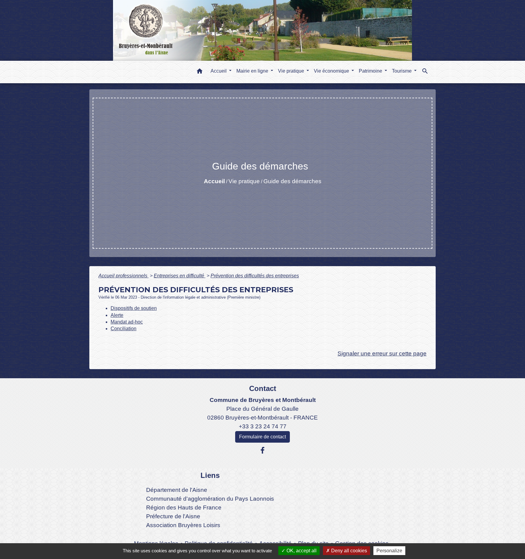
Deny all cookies (348, 550)
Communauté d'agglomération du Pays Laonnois (210, 499)
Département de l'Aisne (176, 490)
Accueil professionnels (123, 275)
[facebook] (262, 450)
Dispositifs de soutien (134, 308)
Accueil (214, 181)
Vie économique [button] (332, 71)
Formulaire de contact (262, 436)
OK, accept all (301, 550)
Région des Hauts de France (183, 507)
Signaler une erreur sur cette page (382, 353)
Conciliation (123, 328)
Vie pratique (244, 181)
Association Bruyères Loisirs (183, 525)
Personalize (389, 550)
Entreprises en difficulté (179, 275)
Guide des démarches (292, 181)
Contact (262, 388)
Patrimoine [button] (371, 71)
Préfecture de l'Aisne (173, 516)
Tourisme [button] (402, 71)
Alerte (117, 315)
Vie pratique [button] (291, 71)
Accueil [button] (219, 71)
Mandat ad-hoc (127, 321)
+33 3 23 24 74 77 (263, 426)
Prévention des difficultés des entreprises (255, 275)
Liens (210, 475)
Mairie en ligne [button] (252, 71)
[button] (199, 72)
